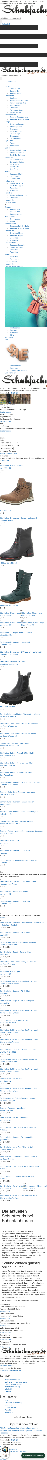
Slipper (12, 221)
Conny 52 (11, 964)
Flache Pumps (15, 138)
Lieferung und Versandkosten (16, 1382)
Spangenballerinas (17, 152)
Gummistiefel (15, 178)
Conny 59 (11, 1100)
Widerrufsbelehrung (12, 1386)
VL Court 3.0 (8, 833)
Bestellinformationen (12, 1379)
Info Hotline (9, 1389)
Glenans (7, 954)
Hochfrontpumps (16, 131)
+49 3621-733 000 (7, 1365)
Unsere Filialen (10, 1407)
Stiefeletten (9, 157)
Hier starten (13, 1449)
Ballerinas (8, 148)
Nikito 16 (10, 1149)
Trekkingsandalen (16, 110)
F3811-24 (7, 510)
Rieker (23, 625)
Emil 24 (11, 1159)
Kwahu (8, 804)
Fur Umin (15, 1013)
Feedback (8, 1391)
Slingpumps (14, 136)
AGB (6, 1400)
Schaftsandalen (15, 105)
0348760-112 (14, 605)
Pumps (7, 122)
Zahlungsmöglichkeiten (13, 1384)
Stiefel (7, 171)
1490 (9, 644)
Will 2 (7, 993)
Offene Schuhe (10, 242)
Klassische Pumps (17, 124)
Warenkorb (14, 1452)
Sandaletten (9, 95)
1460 (9, 853)
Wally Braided (11, 925)
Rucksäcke (14, 330)
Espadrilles (14, 188)
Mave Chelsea (9, 706)
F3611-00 (7, 468)
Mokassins (14, 190)
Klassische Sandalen (17, 245)
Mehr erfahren (5, 1311)
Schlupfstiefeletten (17, 162)
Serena (10, 520)
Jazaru (4, 1130)
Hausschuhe (9, 200)
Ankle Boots (14, 167)
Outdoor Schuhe (11, 261)
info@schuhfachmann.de (10, 1370)
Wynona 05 (12, 726)
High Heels (9, 140)
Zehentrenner (15, 107)
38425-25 (7, 625)
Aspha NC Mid (9, 755)
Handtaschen (15, 328)
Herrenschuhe (10, 202)
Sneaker (8, 86)
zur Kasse (23, 1452)
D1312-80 (9, 1110)
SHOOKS (14, 393)
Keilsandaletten (15, 112)
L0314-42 (7, 894)
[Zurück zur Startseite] (23, 70)
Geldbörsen (14, 332)
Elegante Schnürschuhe (19, 117)
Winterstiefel (14, 176)
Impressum (9, 1412)
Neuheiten (9, 337)
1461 (9, 862)
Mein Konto (4, 24)
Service (7, 1428)
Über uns (8, 1405)
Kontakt (8, 1410)
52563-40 (7, 1120)
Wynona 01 (12, 716)
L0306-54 (7, 974)
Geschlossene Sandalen (19, 100)
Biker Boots (14, 169)
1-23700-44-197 (11, 1022)
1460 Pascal (12, 884)
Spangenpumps (16, 126)
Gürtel (12, 335)
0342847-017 (14, 664)
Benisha (9, 635)
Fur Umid (15, 983)
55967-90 (31, 1188)
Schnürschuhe (10, 114)
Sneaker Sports (15, 93)
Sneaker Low (15, 88)
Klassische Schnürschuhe (19, 226)
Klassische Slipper (17, 183)
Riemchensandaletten (18, 103)
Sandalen (13, 98)
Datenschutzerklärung (13, 1403)
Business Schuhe (11, 216)
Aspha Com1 (9, 775)
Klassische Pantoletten (18, 195)
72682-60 (30, 625)
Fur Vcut (15, 944)
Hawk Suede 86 (8, 794)
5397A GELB (30, 615)
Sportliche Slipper (16, 185)
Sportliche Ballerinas (17, 155)
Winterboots (14, 164)
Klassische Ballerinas (18, 150)
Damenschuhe (10, 81)
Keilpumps (14, 129)
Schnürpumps (15, 133)
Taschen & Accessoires (14, 266)
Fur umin (15, 1091)
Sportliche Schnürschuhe (19, 119)
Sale (6, 339)
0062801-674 (14, 745)
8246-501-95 (12, 563)
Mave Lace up (9, 765)
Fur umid (15, 1042)
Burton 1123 (11, 1052)
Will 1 (7, 935)
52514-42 (7, 615)
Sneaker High (15, 91)
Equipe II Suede (8, 814)
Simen (22, 615)
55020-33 (7, 843)
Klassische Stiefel (16, 174)
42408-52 (7, 1188)
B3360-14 (7, 1081)
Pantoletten (9, 193)
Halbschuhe (9, 181)
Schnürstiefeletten (16, 159)
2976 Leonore (13, 654)
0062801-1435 (14, 823)
